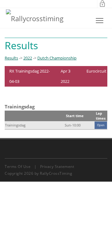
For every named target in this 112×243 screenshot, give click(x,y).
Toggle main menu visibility (99, 20)
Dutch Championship (57, 58)
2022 (27, 58)
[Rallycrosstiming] (34, 18)
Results (11, 58)
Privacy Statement (57, 166)
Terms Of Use (17, 166)
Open (101, 125)
